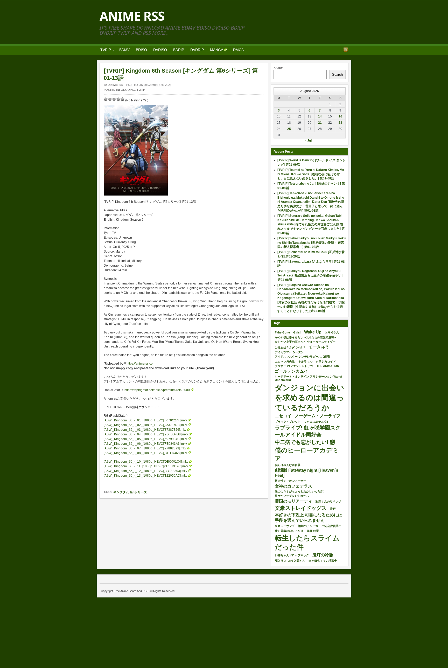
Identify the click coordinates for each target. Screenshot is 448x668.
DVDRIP (197, 50)
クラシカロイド (326, 361)
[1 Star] (106, 99)
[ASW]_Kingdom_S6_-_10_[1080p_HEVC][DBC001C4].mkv (146, 461)
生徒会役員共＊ (331, 525)
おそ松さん (332, 332)
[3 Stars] (114, 99)
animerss (115, 84)
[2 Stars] (110, 99)
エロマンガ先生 (285, 361)
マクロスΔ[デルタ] (316, 421)
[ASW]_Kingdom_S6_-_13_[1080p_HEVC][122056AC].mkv (145, 475)
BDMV (124, 50)
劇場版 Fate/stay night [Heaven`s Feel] (306, 473)
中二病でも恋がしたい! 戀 (305, 442)
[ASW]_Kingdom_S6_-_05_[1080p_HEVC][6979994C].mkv (145, 439)
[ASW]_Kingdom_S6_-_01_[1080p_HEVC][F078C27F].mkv (145, 420)
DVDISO (160, 50)
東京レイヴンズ (285, 525)
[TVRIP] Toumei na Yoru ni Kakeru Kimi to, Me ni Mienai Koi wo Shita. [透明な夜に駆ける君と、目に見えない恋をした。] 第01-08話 (310, 174)
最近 (333, 508)
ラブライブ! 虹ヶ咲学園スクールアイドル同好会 (307, 431)
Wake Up (312, 332)
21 (320, 122)
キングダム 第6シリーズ (130, 492)
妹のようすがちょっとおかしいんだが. (299, 491)
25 (289, 129)
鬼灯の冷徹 (322, 555)
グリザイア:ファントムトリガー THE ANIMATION (307, 365)
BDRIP (178, 50)
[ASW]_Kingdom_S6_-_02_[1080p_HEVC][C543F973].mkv (145, 425)
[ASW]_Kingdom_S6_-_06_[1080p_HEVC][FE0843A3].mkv (145, 444)
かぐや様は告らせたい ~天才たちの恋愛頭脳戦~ (305, 337)
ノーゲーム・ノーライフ (317, 416)
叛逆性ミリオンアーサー (290, 480)
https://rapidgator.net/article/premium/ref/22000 (157, 390)
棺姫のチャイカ (308, 525)
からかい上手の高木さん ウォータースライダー (305, 341)
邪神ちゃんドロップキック (292, 555)
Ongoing (128, 89)
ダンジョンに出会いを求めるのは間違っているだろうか (309, 397)
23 (340, 122)
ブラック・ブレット (287, 421)
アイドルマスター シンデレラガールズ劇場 (302, 356)
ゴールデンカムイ (291, 371)
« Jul (308, 140)
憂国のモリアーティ (293, 501)
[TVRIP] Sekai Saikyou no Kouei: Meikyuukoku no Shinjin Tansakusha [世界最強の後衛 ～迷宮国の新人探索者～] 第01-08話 (311, 242)
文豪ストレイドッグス (301, 508)
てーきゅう (319, 347)
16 (340, 116)
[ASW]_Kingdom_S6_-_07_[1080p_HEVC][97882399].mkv (145, 448)
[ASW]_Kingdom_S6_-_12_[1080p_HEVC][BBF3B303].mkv (145, 471)
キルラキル (305, 361)
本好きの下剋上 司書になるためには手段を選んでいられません (308, 518)
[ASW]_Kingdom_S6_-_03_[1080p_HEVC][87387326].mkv (145, 430)
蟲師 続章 (313, 530)
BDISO (141, 50)
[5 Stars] (122, 99)
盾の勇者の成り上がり (289, 530)
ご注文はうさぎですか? (290, 347)
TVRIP (104, 51)
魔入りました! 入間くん (290, 560)
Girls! (297, 332)
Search (279, 68)
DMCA (238, 50)
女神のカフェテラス (293, 486)
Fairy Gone (282, 332)
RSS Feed (345, 49)
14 (320, 116)
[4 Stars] (118, 99)
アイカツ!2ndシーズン (289, 352)
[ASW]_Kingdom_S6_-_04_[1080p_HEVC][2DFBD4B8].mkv (146, 434)
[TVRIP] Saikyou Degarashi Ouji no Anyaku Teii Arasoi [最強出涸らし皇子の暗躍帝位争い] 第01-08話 (309, 275)
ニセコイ (283, 416)
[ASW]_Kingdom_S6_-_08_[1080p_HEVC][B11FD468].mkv (145, 453)
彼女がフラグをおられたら (292, 495)
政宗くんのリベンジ (328, 501)
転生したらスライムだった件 (307, 542)
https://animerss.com (141, 363)
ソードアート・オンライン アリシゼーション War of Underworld (308, 378)
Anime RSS (132, 16)
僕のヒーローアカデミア (307, 454)
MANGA (216, 50)
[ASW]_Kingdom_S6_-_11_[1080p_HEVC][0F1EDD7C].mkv (146, 466)
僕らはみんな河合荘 (287, 465)
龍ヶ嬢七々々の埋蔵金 (323, 560)
